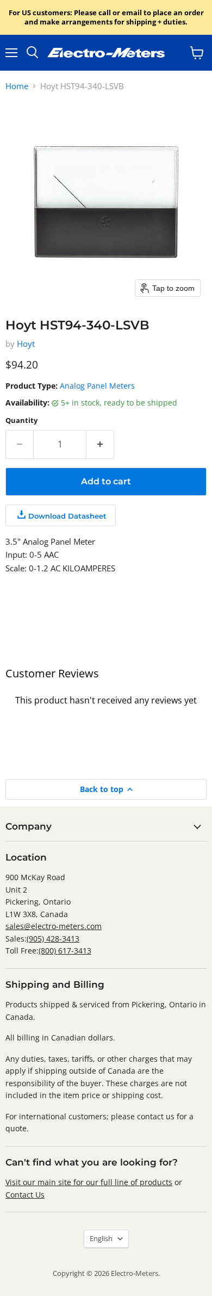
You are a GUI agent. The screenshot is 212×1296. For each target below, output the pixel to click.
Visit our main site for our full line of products (88, 1182)
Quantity (21, 420)
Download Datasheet (67, 516)
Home (16, 86)
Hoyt (26, 343)
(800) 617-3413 (65, 950)
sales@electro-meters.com (53, 926)
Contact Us (25, 1194)
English (101, 1238)
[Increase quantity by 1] (100, 444)
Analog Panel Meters (97, 386)
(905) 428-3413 (53, 938)
